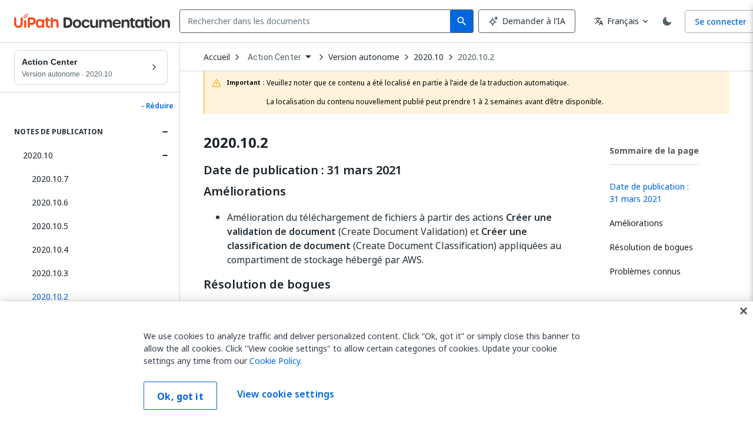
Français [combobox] (616, 21)
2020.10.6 (50, 202)
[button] (95, 297)
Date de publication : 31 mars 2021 (303, 170)
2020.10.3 (50, 273)
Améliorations (245, 191)
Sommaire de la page (654, 150)
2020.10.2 (476, 57)
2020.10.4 (50, 249)
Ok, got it (180, 396)
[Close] (743, 310)
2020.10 (38, 155)
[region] (376, 363)
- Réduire (157, 106)
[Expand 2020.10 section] (165, 155)
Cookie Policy (274, 361)
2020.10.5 (50, 226)
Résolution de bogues (267, 284)
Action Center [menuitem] (274, 57)
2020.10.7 (50, 179)
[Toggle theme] (667, 21)
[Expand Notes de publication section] (165, 132)
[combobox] (317, 21)
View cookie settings (285, 394)
